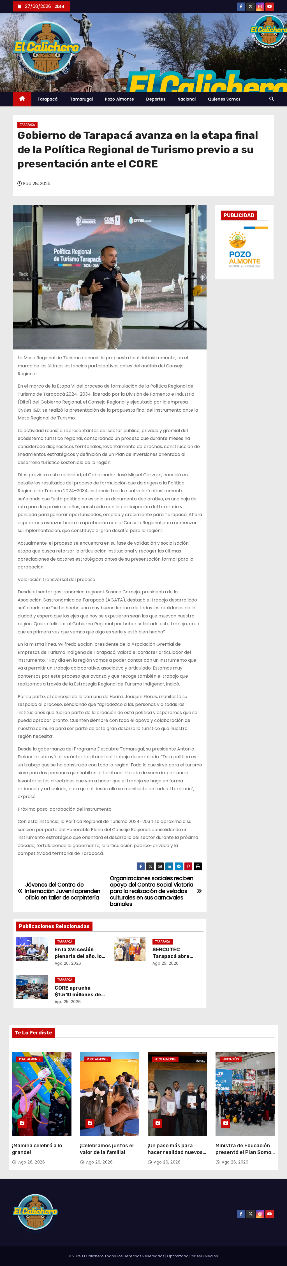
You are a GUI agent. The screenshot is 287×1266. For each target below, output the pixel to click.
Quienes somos (224, 99)
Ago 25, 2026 (165, 963)
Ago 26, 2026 (68, 963)
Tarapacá (48, 99)
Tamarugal (81, 99)
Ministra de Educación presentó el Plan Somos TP (245, 1152)
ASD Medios (207, 1256)
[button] (271, 99)
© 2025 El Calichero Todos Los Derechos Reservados (116, 1256)
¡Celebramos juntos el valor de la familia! (107, 1149)
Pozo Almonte (119, 99)
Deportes (155, 99)
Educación (231, 1059)
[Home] (22, 99)
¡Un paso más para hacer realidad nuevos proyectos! (175, 1152)
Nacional (187, 99)
